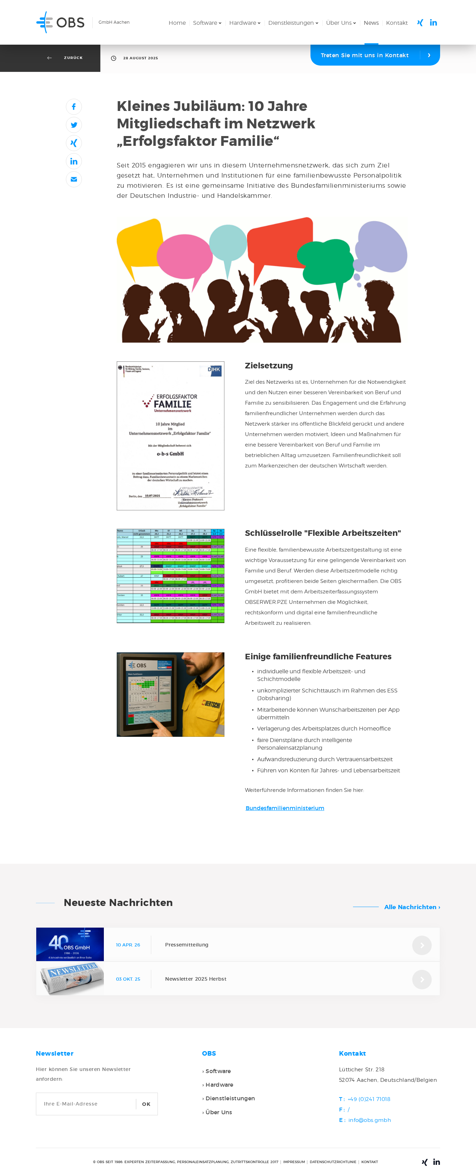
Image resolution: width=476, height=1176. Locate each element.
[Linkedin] (433, 22)
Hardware (242, 23)
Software (205, 23)
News (371, 23)
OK (146, 1104)
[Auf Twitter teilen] (74, 125)
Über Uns (339, 23)
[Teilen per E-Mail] (74, 179)
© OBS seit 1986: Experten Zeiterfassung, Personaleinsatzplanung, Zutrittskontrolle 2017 (185, 1162)
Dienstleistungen (291, 23)
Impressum (294, 1162)
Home (177, 23)
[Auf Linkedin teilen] (74, 161)
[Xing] (420, 22)
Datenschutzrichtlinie (333, 1162)
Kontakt (397, 23)
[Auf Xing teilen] (74, 143)
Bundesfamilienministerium (285, 807)
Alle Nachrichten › (412, 907)
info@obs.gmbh (369, 1120)
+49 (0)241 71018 (369, 1099)
